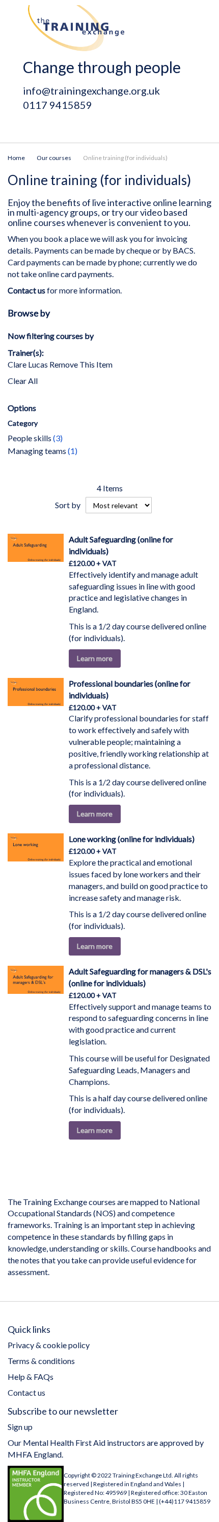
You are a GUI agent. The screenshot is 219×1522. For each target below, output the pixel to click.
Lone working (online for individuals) (132, 839)
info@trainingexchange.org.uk (91, 90)
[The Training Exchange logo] (76, 28)
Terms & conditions (41, 1361)
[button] (126, 658)
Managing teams (42, 451)
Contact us (26, 1392)
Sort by (67, 505)
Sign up (20, 1427)
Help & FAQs (30, 1376)
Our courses (54, 158)
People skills (35, 438)
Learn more (95, 658)
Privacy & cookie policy (49, 1345)
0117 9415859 (57, 105)
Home (16, 158)
